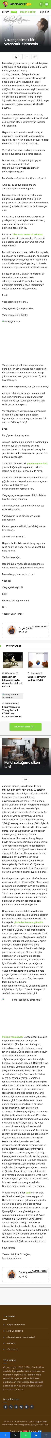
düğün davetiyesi (16, 1324)
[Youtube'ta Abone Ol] (26, 1407)
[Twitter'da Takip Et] (10, 1407)
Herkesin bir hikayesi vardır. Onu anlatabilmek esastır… (12, 681)
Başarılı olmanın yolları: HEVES (37, 678)
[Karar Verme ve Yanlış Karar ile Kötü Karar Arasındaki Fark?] (12, 696)
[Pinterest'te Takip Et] (21, 1407)
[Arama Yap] (41, 4)
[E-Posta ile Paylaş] (46, 1435)
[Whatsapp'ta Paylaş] (25, 1435)
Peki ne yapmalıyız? (12, 1036)
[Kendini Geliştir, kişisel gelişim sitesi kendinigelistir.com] (17, 4)
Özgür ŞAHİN (25, 628)
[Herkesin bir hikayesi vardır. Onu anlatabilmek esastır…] (12, 660)
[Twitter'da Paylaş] (15, 1435)
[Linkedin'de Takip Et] (16, 1407)
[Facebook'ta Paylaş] (5, 1435)
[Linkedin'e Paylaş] (36, 1435)
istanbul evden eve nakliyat (21, 1336)
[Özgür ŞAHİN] (12, 631)
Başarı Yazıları (28, 11)
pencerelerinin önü (37, 463)
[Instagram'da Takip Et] (31, 1407)
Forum (9, 11)
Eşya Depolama (15, 1330)
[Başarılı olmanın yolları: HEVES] (38, 660)
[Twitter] (20, 632)
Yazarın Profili (39, 626)
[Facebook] (23, 632)
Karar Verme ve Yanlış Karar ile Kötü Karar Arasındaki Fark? (11, 711)
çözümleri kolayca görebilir (28, 922)
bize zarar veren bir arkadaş (28, 234)
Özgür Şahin (41, 1421)
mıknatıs (11, 1343)
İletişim (35, 1431)
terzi (28, 1192)
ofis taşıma (12, 1349)
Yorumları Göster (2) (24, 726)
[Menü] (46, 4)
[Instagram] (26, 632)
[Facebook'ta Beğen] (5, 1407)
